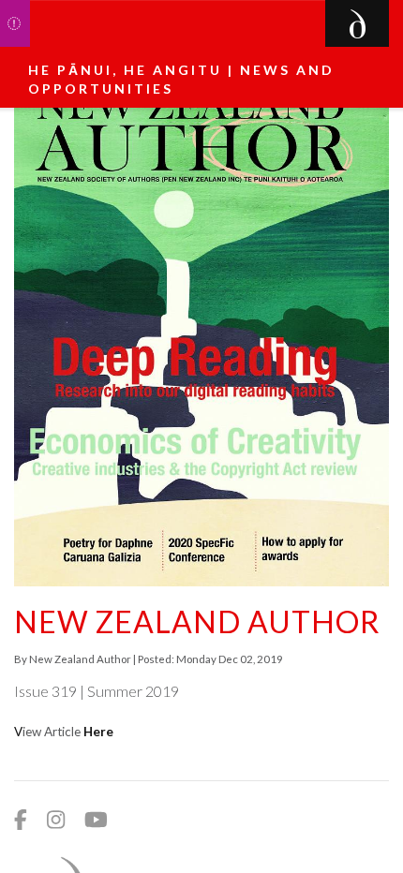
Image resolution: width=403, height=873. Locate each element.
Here (98, 731)
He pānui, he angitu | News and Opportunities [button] (181, 79)
